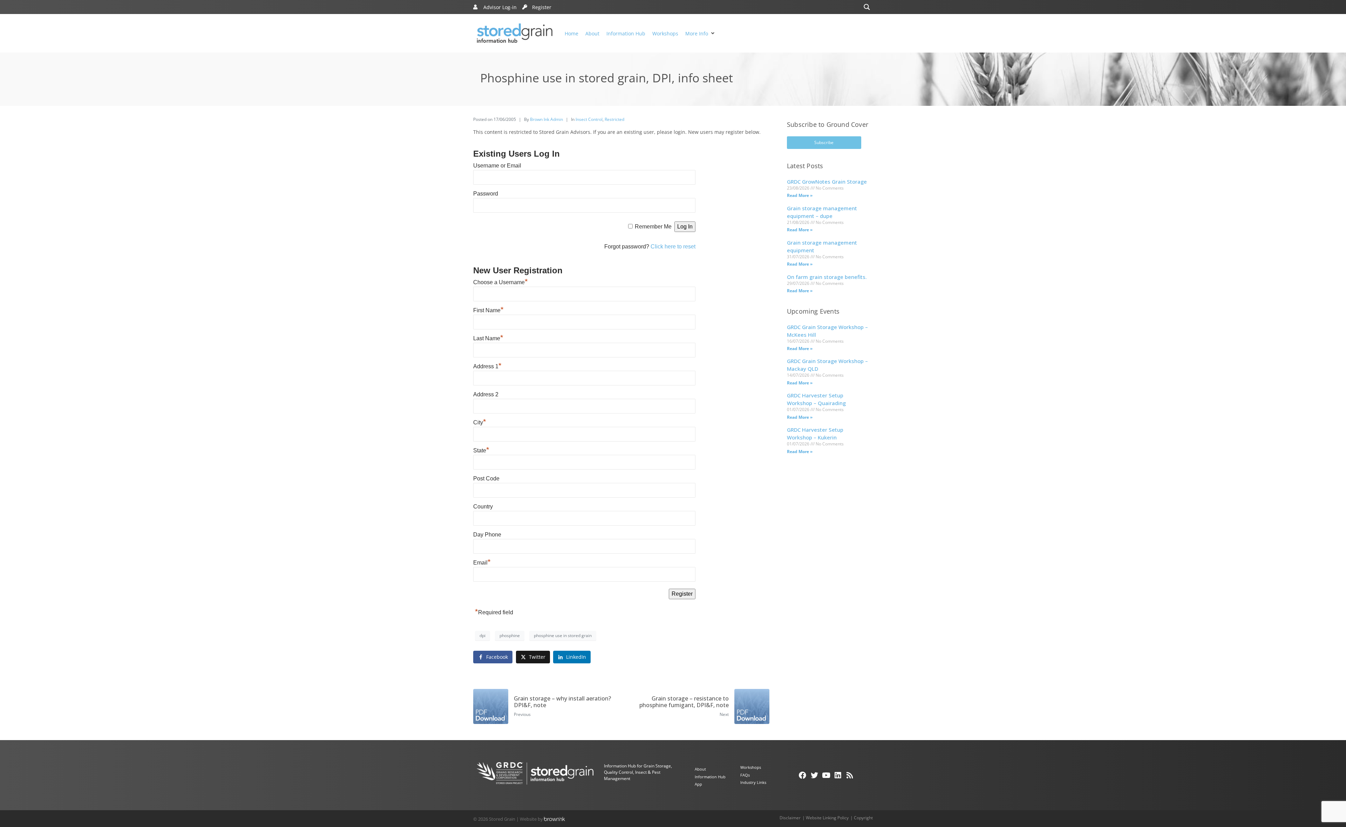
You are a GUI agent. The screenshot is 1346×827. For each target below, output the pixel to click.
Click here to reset (673, 247)
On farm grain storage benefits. (827, 276)
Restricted (614, 119)
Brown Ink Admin (546, 119)
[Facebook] (803, 775)
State (481, 450)
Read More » (800, 195)
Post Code (486, 478)
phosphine (509, 635)
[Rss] (850, 775)
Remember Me (653, 227)
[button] (701, 33)
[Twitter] (814, 775)
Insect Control (589, 119)
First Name (488, 310)
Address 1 (487, 366)
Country (483, 507)
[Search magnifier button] (867, 7)
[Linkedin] (838, 775)
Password (485, 194)
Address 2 (485, 394)
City (479, 422)
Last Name (488, 338)
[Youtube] (826, 775)
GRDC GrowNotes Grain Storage (827, 181)
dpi (482, 635)
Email (482, 563)
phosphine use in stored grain (563, 635)
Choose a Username (500, 282)
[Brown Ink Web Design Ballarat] (554, 819)
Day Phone (487, 535)
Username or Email (497, 166)
